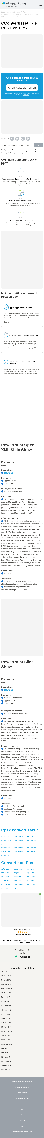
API (22, 1109)
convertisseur (19, 830)
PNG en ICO (5, 1070)
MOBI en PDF (6, 1014)
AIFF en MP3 (6, 1010)
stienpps (17, 876)
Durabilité (22, 1120)
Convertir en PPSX (20, 14)
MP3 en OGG (6, 1001)
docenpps (18, 869)
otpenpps (31, 873)
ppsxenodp (18, 840)
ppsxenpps (5, 847)
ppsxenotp (5, 844)
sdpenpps (31, 880)
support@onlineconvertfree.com (22, 1132)
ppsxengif (5, 836)
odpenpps (5, 873)
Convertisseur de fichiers (10, 12)
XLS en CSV (5, 1035)
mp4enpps (18, 888)
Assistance (22, 1104)
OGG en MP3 (6, 1018)
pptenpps (31, 884)
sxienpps (5, 876)
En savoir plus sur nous (22, 1087)
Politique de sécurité (22, 1098)
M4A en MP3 (6, 980)
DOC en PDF (6, 1048)
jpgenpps (5, 888)
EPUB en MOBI (7, 989)
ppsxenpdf (18, 836)
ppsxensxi (18, 844)
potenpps (31, 876)
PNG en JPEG (6, 1031)
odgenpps (18, 873)
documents (8, 473)
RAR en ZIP (5, 997)
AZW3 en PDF (6, 1023)
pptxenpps (31, 869)
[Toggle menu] (40, 5)
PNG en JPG (6, 1027)
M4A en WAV (6, 1006)
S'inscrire (26, 95)
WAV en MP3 (6, 976)
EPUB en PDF (6, 984)
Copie (38, 145)
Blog (22, 1126)
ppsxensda (31, 847)
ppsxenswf (5, 855)
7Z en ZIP (5, 971)
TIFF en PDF (6, 1065)
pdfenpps (5, 869)
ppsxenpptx (6, 840)
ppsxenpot (18, 847)
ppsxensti (31, 844)
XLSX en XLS (6, 1040)
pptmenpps (5, 884)
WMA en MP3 (6, 993)
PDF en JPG (5, 1057)
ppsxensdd (5, 851)
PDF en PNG (6, 1061)
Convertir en (17, 862)
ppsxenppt (18, 851)
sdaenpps (5, 880)
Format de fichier (22, 1093)
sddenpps (18, 880)
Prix (22, 1115)
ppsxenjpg (31, 851)
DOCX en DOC (6, 1044)
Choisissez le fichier (22, 88)
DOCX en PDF (6, 1053)
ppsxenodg (31, 840)
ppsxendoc (31, 836)
